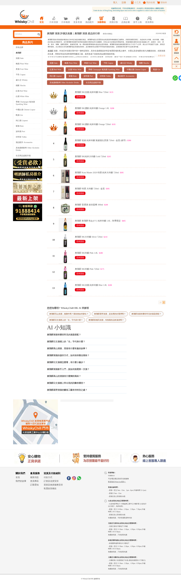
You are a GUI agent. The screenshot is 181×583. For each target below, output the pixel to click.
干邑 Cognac (21, 75)
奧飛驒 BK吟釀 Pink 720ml (87, 269)
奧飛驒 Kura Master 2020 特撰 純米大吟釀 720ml (97, 172)
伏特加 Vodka (21, 137)
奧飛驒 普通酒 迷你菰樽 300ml (89, 205)
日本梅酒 (65, 19)
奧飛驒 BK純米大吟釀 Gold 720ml (90, 156)
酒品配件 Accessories (24, 142)
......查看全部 (160, 56)
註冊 (124, 2)
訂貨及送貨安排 (51, 481)
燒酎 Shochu (21, 85)
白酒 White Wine (22, 96)
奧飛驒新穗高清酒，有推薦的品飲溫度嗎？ (106, 320)
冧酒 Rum (20, 126)
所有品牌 (19, 47)
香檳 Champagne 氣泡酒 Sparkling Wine (25, 103)
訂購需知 (34, 485)
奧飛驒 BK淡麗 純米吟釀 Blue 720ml (91, 92)
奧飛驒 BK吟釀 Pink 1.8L (86, 253)
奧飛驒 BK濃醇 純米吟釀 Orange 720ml (93, 124)
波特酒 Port (20, 131)
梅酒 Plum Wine (22, 64)
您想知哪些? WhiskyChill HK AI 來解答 (68, 308)
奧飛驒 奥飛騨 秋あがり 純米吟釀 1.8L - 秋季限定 (98, 221)
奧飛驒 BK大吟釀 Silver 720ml (88, 237)
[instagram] (74, 479)
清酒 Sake (20, 58)
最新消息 (34, 477)
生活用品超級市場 (23, 156)
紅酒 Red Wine (21, 91)
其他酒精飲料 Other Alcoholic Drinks (27, 149)
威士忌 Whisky (22, 80)
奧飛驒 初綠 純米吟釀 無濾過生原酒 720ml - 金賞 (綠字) (100, 140)
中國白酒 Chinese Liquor (25, 110)
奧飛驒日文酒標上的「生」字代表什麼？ (66, 320)
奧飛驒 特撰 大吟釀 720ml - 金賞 (90, 188)
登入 (115, 2)
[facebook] (69, 479)
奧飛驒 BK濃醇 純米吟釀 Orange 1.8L (92, 108)
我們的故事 (21, 481)
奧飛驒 (50, 51)
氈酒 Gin (19, 115)
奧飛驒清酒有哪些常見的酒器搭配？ (146, 314)
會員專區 (34, 481)
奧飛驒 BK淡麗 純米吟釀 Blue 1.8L (91, 285)
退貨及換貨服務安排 (53, 485)
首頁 (18, 477)
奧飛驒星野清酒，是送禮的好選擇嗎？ (110, 314)
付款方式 (48, 477)
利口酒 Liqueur (22, 121)
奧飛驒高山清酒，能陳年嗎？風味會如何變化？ (68, 314)
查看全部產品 (107, 34)
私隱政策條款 (50, 488)
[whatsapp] (79, 479)
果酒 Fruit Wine (22, 69)
